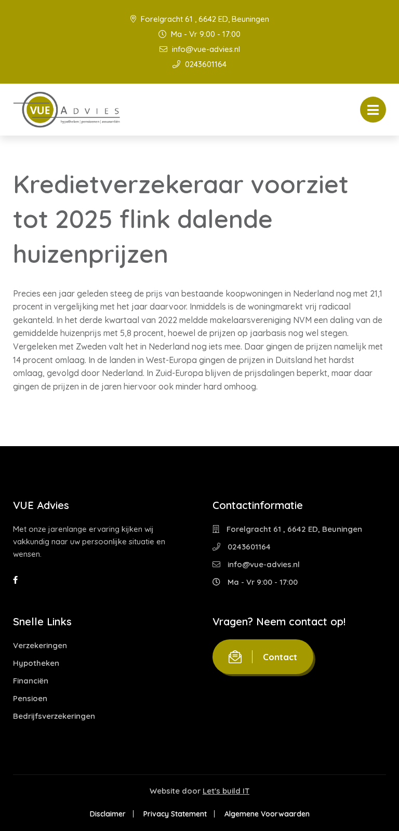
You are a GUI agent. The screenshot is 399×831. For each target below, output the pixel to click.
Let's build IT (226, 791)
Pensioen (30, 698)
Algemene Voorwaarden (267, 814)
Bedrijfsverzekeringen (54, 716)
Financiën (30, 681)
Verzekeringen (40, 645)
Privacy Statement (175, 814)
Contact (280, 656)
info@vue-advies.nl (205, 49)
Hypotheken (36, 663)
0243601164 (205, 64)
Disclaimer (108, 814)
